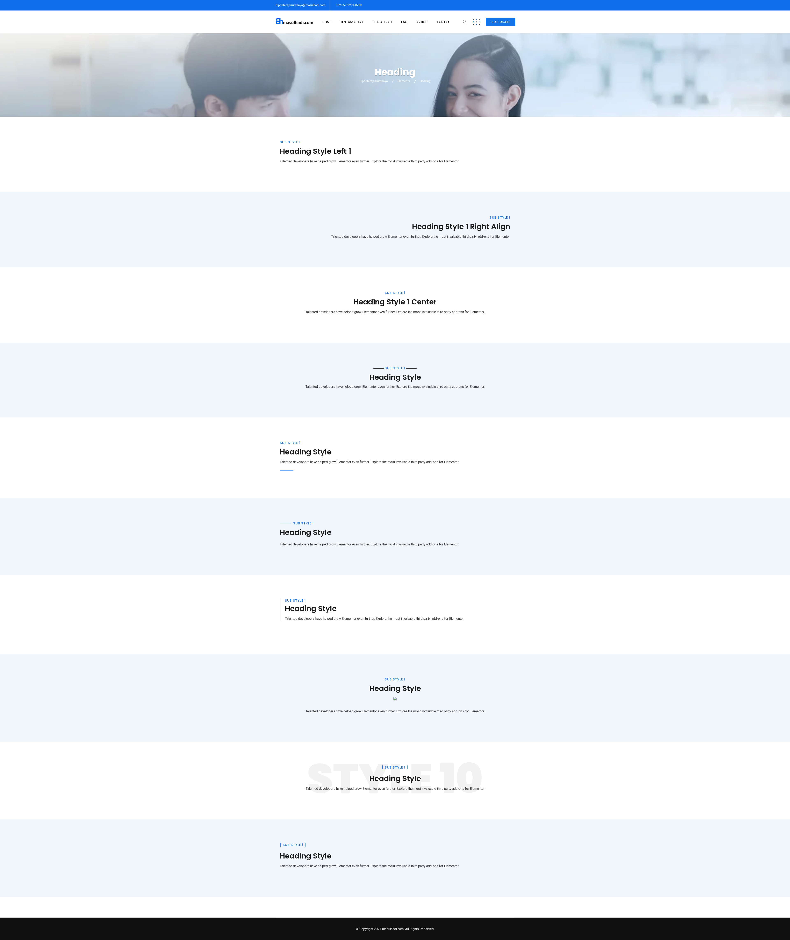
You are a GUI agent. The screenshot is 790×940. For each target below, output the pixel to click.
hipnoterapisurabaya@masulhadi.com (300, 5)
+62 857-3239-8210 (349, 5)
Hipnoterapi (382, 22)
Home (326, 22)
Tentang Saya (352, 22)
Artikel (422, 22)
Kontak (443, 22)
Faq (404, 22)
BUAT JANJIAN (500, 22)
